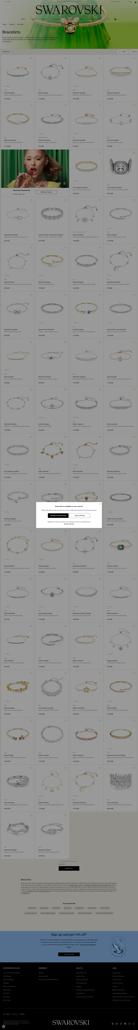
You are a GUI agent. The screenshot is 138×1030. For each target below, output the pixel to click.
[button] (100, 504)
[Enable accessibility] (3, 1026)
